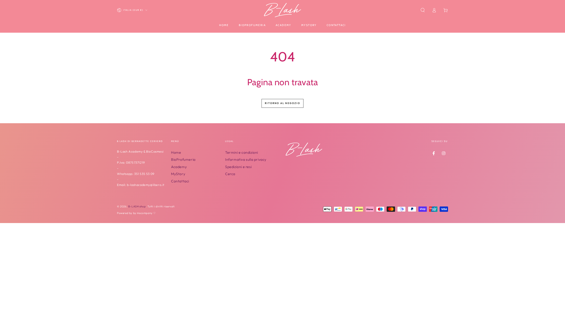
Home (176, 152)
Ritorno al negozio (282, 103)
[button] (422, 10)
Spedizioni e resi (238, 167)
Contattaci (180, 181)
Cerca (230, 174)
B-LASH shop (137, 206)
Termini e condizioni (241, 152)
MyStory (178, 174)
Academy (179, 167)
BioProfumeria (183, 159)
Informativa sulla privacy (245, 159)
